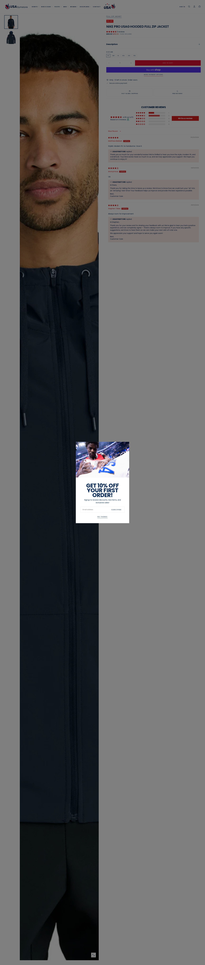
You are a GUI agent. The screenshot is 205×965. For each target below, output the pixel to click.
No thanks (102, 517)
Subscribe (116, 510)
